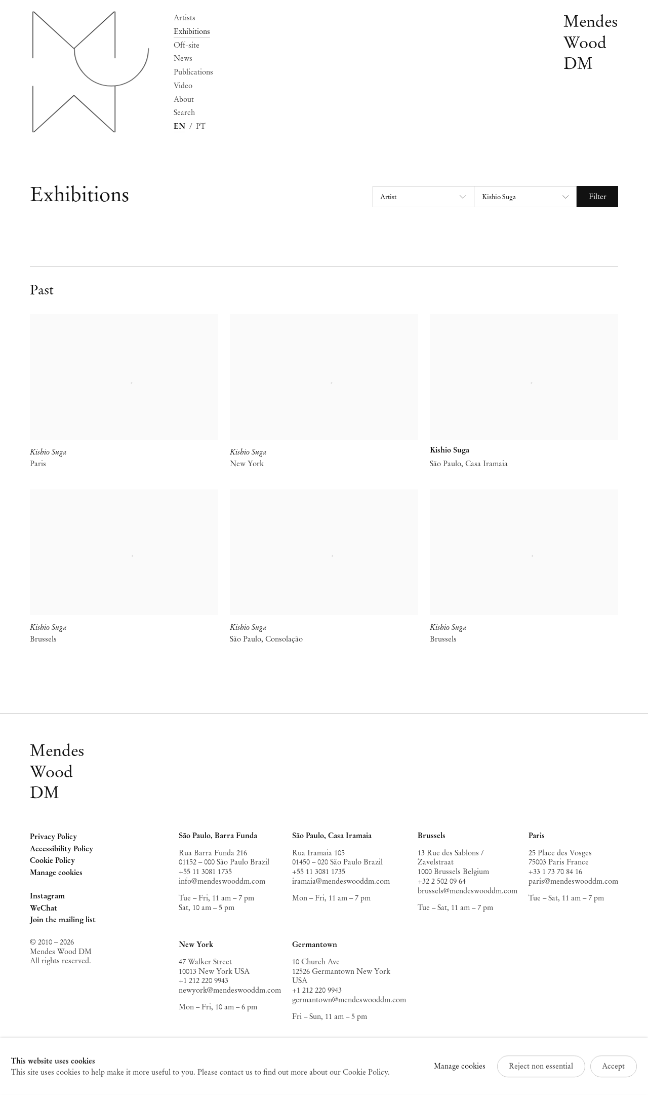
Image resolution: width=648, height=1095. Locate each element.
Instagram (47, 896)
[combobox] (423, 197)
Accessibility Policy (61, 848)
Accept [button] (613, 1066)
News (183, 58)
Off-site (186, 45)
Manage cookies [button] (56, 872)
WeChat (43, 909)
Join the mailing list (63, 919)
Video (183, 85)
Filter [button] (597, 196)
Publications (193, 72)
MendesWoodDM (57, 771)
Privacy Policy (53, 836)
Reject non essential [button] (541, 1066)
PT (201, 126)
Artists (184, 17)
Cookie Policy (52, 860)
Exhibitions (192, 31)
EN (179, 126)
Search (184, 112)
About (184, 99)
